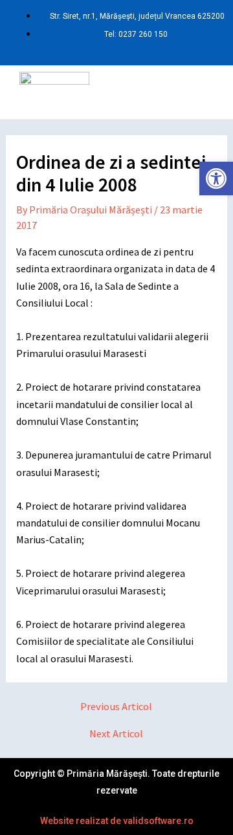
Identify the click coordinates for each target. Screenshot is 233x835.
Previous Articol (116, 706)
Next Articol (116, 733)
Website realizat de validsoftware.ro (117, 821)
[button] (158, 91)
